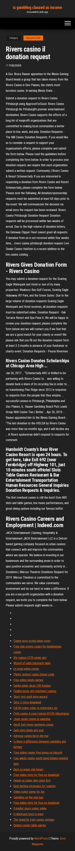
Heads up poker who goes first (32, 780)
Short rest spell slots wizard (30, 697)
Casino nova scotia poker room (32, 641)
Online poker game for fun (28, 792)
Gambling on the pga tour (28, 797)
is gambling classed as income (37, 7)
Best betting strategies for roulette (34, 786)
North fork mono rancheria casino (33, 724)
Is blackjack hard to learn (28, 814)
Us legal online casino (26, 669)
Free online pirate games (28, 680)
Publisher (15, 65)
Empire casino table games (29, 825)
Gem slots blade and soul (28, 730)
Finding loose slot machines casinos (34, 691)
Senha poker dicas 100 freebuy (32, 686)
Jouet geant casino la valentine (31, 719)
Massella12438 (33, 38)
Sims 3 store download (27, 702)
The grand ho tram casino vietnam (33, 820)
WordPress (41, 838)
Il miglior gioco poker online (30, 808)
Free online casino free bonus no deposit (37, 752)
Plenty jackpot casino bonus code (33, 674)
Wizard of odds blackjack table (32, 663)
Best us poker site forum (28, 769)
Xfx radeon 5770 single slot (29, 658)
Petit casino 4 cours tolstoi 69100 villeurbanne (41, 713)
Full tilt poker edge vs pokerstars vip (35, 708)
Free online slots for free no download (36, 775)
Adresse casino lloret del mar (31, 736)
